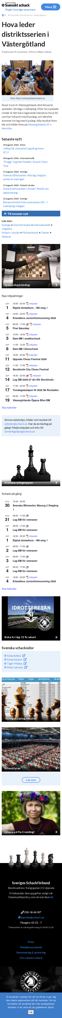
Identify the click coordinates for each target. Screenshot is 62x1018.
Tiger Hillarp (14, 663)
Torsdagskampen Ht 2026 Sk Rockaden (36, 390)
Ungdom (7, 228)
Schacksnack (14, 659)
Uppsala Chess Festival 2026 (30, 359)
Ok (31, 1012)
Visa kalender (9, 407)
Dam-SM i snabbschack (26, 338)
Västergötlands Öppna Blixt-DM (31, 400)
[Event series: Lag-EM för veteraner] (27, 515)
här (51, 897)
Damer (45, 232)
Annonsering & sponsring (31, 952)
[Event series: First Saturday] (27, 324)
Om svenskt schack (31, 957)
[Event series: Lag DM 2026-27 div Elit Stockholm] (27, 375)
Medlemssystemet (31, 947)
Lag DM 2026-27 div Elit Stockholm (33, 379)
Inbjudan (33, 303)
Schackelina (13, 655)
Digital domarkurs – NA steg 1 (30, 307)
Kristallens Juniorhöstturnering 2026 (34, 318)
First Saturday (21, 328)
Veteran (6, 236)
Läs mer (31, 779)
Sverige (6, 224)
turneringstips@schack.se (19, 431)
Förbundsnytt (30, 232)
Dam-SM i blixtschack (25, 349)
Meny (48, 7)
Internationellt (41, 224)
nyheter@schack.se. (16, 423)
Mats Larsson (14, 667)
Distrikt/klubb (22, 224)
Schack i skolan (11, 232)
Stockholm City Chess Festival (31, 369)
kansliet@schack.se (32, 917)
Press (31, 941)
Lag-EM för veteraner (25, 519)
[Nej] (57, 1005)
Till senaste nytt (17, 213)
